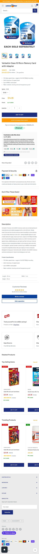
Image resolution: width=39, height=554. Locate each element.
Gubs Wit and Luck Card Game (11, 391)
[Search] (35, 11)
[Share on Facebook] (25, 163)
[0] (36, 6)
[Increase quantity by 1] (19, 108)
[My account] (32, 6)
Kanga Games (7, 389)
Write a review (19, 296)
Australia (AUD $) (15, 520)
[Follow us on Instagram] (10, 529)
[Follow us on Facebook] (3, 529)
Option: (5, 89)
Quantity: (4, 108)
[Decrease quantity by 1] (10, 108)
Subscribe (7, 512)
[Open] (4, 550)
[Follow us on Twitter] (6, 529)
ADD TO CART (19, 114)
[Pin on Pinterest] (29, 163)
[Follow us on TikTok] (20, 529)
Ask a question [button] (19, 301)
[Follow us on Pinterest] (13, 529)
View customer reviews (11, 155)
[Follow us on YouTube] (17, 529)
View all (35, 362)
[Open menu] (3, 5)
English (4, 520)
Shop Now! (16, 324)
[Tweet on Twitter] (32, 163)
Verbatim (4, 70)
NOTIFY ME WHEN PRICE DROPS (19, 120)
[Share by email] (36, 163)
